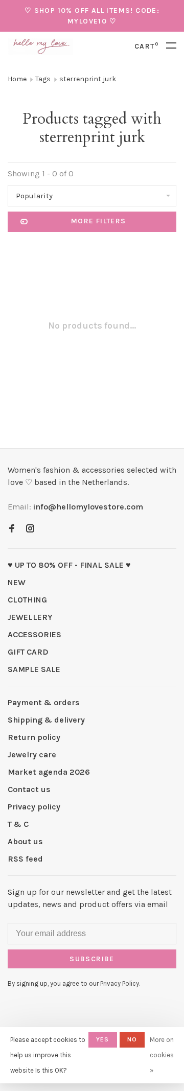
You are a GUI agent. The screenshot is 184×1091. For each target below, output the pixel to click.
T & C (18, 824)
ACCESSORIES (34, 634)
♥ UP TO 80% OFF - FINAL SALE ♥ (69, 565)
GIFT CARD (28, 652)
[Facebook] (12, 529)
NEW (17, 582)
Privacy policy (34, 806)
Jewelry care (32, 754)
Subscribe (92, 959)
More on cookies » (162, 1055)
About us (25, 841)
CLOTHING (27, 600)
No (132, 1039)
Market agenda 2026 (49, 772)
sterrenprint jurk (87, 79)
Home (17, 79)
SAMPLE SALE (34, 669)
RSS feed (25, 859)
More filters (98, 221)
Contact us (29, 789)
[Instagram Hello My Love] (30, 529)
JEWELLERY (30, 617)
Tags (43, 79)
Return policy (34, 737)
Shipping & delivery (46, 720)
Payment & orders (44, 702)
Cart (146, 46)
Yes (102, 1039)
